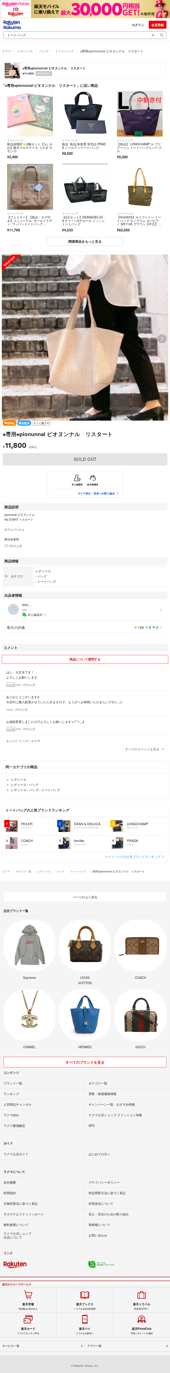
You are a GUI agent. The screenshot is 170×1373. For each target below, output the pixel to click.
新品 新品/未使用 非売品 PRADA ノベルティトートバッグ (84, 146)
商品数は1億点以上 (28, 1306)
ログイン (138, 25)
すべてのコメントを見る (142, 749)
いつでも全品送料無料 (85, 1306)
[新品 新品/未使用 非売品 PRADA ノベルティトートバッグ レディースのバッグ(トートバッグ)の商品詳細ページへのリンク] (85, 114)
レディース (25, 51)
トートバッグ (64, 51)
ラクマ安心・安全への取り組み (96, 493)
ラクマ (6, 51)
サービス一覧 (10, 1346)
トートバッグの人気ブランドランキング (133, 856)
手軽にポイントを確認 (142, 1331)
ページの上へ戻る (85, 897)
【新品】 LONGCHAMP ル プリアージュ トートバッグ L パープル (139, 147)
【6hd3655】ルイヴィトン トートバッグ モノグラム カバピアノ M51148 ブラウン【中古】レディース (139, 222)
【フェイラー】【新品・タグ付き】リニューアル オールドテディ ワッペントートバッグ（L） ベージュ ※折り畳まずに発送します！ (29, 224)
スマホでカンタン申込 (28, 1331)
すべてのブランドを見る (85, 1062)
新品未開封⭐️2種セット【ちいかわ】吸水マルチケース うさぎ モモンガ (30, 147)
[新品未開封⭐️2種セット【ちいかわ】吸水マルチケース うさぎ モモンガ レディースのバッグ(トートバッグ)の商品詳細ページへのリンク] (30, 114)
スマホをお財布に (85, 1331)
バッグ (44, 51)
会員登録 (157, 25)
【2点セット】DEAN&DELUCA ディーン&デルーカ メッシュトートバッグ (83, 220)
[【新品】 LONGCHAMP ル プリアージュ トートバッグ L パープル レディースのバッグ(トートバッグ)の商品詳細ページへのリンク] (140, 114)
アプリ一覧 (94, 1346)
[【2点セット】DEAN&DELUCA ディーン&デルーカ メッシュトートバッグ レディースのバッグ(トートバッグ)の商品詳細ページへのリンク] (85, 187)
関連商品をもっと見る (85, 241)
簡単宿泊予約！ (141, 1306)
